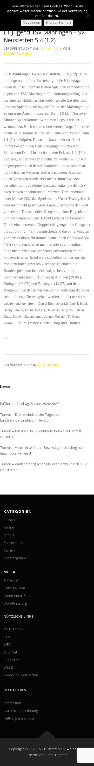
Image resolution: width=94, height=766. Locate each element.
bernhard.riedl (18, 54)
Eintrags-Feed (14, 588)
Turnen (9, 550)
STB (7, 636)
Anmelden (11, 580)
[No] (88, 15)
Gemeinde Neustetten (21, 675)
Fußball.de (12, 660)
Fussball (10, 519)
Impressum (12, 703)
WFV (7, 644)
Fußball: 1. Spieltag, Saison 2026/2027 (29, 403)
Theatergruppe (15, 558)
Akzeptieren (31, 22)
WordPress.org (15, 603)
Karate (9, 527)
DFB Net (10, 652)
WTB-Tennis (13, 629)
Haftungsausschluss (19, 718)
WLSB (8, 667)
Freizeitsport (13, 542)
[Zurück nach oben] (47, 737)
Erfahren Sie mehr (58, 22)
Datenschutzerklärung (21, 710)
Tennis (9, 535)
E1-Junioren (49, 365)
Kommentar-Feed (17, 595)
